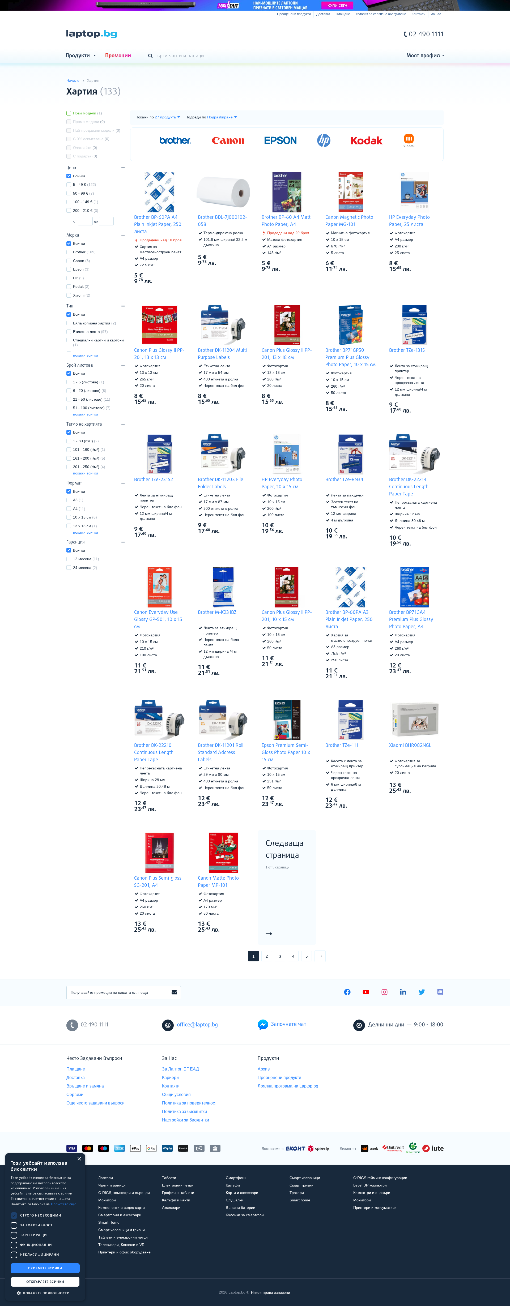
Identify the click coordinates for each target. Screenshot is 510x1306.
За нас (436, 14)
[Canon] (228, 140)
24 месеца (85, 568)
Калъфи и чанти (176, 1200)
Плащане (343, 14)
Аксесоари (171, 1207)
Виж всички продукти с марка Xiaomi (430, 784)
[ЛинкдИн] (403, 993)
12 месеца (86, 559)
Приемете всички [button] (45, 1268)
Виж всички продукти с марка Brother (175, 275)
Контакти (419, 14)
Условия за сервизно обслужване (381, 14)
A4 (79, 509)
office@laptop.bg (197, 1025)
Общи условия (176, 1094)
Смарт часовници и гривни (121, 1230)
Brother (84, 252)
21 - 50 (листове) (91, 399)
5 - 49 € (84, 184)
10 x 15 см (85, 517)
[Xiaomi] (409, 140)
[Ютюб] (366, 993)
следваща (325, 956)
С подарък (85, 156)
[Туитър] (421, 993)
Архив (264, 1069)
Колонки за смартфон (245, 1215)
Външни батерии (240, 1207)
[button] (45, 1292)
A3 (78, 500)
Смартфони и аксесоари (119, 1215)
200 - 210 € (85, 210)
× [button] (79, 1159)
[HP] (324, 140)
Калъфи (233, 1185)
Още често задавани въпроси (95, 1103)
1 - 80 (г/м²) (86, 441)
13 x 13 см (85, 526)
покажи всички (85, 355)
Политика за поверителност (189, 1103)
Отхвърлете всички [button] (45, 1281)
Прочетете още (63, 1204)
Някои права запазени (270, 1292)
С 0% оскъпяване (91, 139)
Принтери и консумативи (375, 1207)
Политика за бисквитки (184, 1111)
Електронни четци (177, 1185)
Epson (81, 269)
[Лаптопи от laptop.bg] (91, 34)
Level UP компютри (370, 1185)
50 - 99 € (83, 193)
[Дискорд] (440, 993)
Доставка (323, 14)
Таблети (169, 1178)
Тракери (297, 1193)
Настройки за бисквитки (185, 1120)
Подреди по (195, 117)
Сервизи (74, 1094)
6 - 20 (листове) (89, 390)
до (96, 221)
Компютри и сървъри (371, 1193)
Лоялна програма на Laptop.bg (288, 1086)
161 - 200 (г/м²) (89, 458)
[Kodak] (367, 140)
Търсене (151, 56)
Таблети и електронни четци (123, 1237)
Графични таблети (178, 1193)
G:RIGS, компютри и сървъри (124, 1193)
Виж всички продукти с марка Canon (366, 263)
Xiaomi (81, 295)
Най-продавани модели (96, 130)
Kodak (81, 286)
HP (78, 278)
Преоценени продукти (294, 14)
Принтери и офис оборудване (124, 1252)
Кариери (170, 1077)
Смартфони (236, 1178)
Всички (79, 176)
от (75, 221)
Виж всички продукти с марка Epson (303, 798)
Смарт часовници (305, 1178)
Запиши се (174, 993)
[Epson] (280, 140)
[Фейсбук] (347, 993)
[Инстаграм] (384, 993)
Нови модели (87, 113)
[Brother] (175, 140)
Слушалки (234, 1200)
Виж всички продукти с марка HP (430, 263)
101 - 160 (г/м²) (89, 449)
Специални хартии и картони (98, 342)
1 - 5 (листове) (88, 382)
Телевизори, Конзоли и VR (121, 1245)
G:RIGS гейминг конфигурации (380, 1178)
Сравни (162, 291)
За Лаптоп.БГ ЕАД (180, 1069)
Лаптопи (105, 1178)
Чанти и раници (112, 1185)
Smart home (300, 1200)
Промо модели (89, 121)
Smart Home (109, 1222)
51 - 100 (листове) (91, 408)
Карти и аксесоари (242, 1193)
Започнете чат (288, 1024)
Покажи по (144, 117)
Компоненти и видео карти (121, 1207)
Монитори (107, 1200)
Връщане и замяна (85, 1086)
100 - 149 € (85, 202)
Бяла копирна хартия (94, 323)
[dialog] (45, 1227)
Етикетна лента (90, 331)
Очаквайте (85, 147)
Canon (81, 261)
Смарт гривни (301, 1185)
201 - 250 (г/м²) (89, 467)
